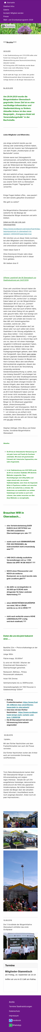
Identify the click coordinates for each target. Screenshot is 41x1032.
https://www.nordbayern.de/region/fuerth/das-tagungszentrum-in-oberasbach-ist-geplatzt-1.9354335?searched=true (21, 231)
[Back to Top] (37, 1028)
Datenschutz (14, 1011)
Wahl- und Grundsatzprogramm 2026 (18, 20)
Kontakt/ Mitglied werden (13, 13)
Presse (6, 16)
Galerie (6, 10)
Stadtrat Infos (8, 6)
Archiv (12, 1002)
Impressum (14, 1016)
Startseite (11, 2)
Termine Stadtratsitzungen (20, 1006)
